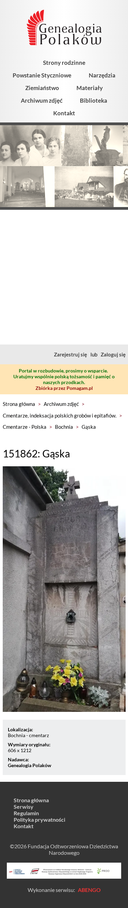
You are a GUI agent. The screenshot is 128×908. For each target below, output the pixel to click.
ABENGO (89, 890)
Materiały (89, 87)
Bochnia (64, 427)
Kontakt (64, 113)
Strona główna (19, 404)
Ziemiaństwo (42, 87)
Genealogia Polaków (29, 765)
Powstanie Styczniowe (42, 75)
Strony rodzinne (64, 62)
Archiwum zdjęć (41, 100)
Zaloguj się (113, 354)
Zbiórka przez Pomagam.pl (64, 388)
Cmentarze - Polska (24, 427)
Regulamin (26, 813)
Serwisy (23, 806)
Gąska (89, 427)
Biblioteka (93, 100)
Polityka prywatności (39, 819)
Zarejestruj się (70, 354)
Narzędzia (102, 75)
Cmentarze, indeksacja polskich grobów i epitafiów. (59, 415)
